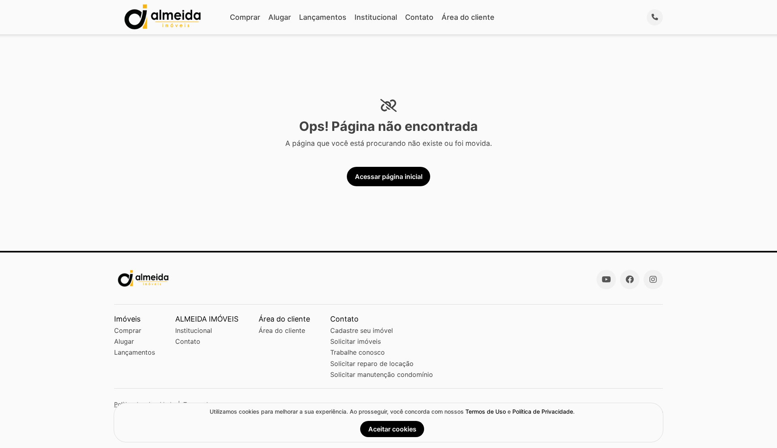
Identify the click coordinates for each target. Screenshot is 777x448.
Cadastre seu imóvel (361, 330)
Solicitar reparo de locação (372, 364)
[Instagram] (653, 279)
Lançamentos (322, 17)
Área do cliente (468, 17)
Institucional (376, 17)
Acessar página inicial (388, 176)
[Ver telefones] (655, 17)
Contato (419, 17)
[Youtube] (606, 279)
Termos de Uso (485, 411)
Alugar (279, 17)
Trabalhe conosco (357, 352)
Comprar (245, 17)
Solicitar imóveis (355, 341)
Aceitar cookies (392, 429)
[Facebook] (629, 279)
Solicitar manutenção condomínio (381, 374)
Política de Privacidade (542, 411)
